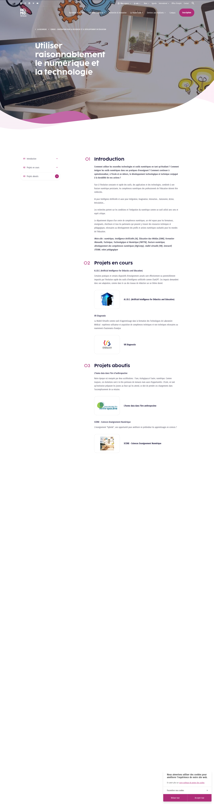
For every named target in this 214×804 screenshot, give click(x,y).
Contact (186, 3)
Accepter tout (199, 797)
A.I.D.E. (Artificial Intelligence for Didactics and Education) (149, 299)
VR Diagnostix (130, 344)
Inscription (186, 12)
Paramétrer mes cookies (175, 790)
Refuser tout (175, 797)
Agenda (154, 3)
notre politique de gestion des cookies (191, 782)
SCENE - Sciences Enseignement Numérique (142, 443)
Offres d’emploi (177, 3)
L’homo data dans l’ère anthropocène (140, 405)
